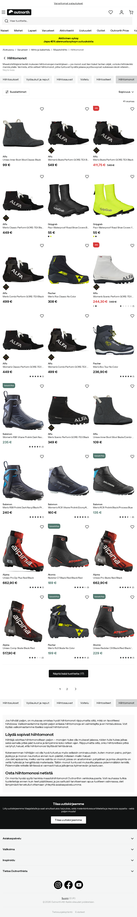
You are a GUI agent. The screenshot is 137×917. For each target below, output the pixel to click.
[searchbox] (70, 21)
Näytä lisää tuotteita (68, 673)
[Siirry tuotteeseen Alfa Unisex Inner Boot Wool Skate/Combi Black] (113, 410)
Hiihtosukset (11, 79)
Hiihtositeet (104, 79)
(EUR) (68, 898)
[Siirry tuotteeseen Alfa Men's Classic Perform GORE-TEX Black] (23, 201)
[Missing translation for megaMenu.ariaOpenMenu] (3, 12)
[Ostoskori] (131, 12)
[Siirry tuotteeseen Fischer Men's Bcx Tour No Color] (113, 340)
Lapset (32, 30)
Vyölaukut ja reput (37, 79)
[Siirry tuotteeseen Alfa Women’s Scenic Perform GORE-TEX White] (113, 269)
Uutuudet (85, 30)
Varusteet (48, 30)
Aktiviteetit (67, 30)
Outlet (101, 30)
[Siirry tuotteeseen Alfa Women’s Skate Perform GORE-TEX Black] (68, 133)
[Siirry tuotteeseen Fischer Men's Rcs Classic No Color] (68, 269)
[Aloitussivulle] (19, 12)
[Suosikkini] (111, 12)
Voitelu (84, 79)
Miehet (18, 30)
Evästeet (80, 912)
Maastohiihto (60, 49)
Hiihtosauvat (65, 79)
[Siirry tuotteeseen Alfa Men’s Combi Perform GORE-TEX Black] (23, 269)
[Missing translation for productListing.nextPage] (75, 689)
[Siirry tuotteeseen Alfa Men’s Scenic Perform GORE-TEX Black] (68, 410)
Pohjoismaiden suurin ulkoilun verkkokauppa (68, 6)
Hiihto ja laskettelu (40, 49)
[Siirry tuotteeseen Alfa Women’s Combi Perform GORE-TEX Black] (68, 340)
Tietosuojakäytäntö (62, 912)
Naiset (5, 30)
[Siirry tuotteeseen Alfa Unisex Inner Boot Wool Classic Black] (23, 133)
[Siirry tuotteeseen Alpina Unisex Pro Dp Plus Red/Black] (23, 551)
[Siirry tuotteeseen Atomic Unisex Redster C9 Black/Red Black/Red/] (113, 621)
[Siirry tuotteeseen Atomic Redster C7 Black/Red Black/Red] (68, 551)
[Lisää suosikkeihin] (42, 109)
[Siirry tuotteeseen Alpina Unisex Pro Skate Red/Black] (113, 551)
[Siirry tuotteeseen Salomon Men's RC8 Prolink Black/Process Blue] (113, 480)
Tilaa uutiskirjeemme (68, 819)
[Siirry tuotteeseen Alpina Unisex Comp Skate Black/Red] (23, 621)
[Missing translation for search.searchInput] (5, 21)
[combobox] (67, 21)
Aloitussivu (8, 49)
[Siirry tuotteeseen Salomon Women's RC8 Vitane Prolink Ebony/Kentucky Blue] (68, 480)
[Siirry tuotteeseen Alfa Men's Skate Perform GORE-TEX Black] (113, 133)
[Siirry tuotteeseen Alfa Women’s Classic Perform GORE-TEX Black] (23, 340)
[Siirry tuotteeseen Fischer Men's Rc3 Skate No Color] (68, 621)
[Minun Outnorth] (121, 12)
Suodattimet (18, 91)
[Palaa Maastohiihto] (5, 58)
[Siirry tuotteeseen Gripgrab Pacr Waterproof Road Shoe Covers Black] (68, 201)
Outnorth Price (119, 30)
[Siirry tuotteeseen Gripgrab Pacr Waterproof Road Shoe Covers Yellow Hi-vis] (113, 201)
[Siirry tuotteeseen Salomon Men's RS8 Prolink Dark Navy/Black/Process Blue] (23, 480)
